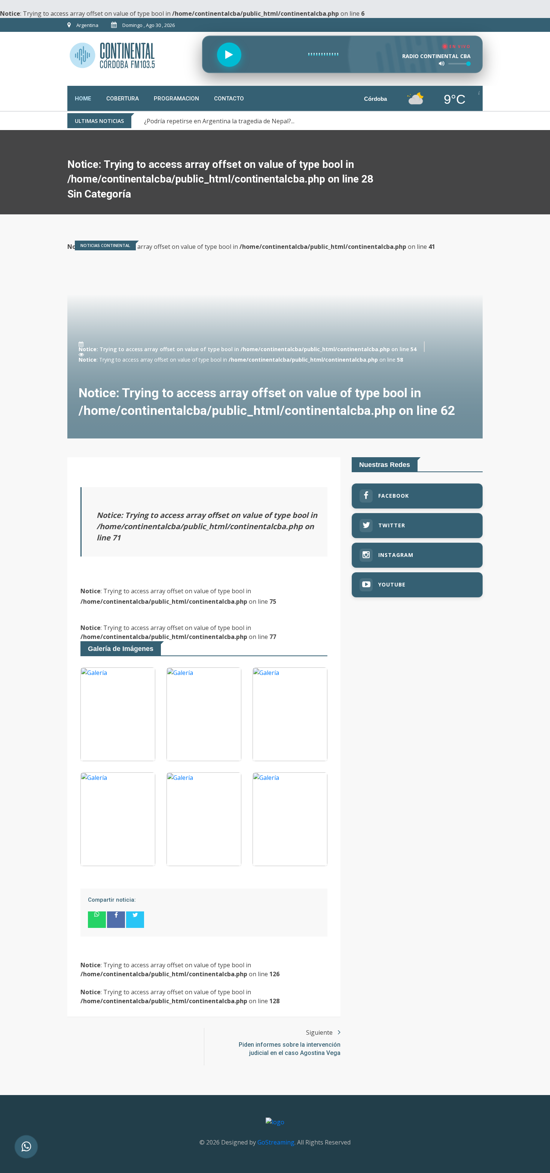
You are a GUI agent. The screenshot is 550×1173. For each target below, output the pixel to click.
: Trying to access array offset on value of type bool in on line (247, 349)
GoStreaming (275, 1142)
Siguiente (320, 1032)
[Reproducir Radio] (229, 54)
